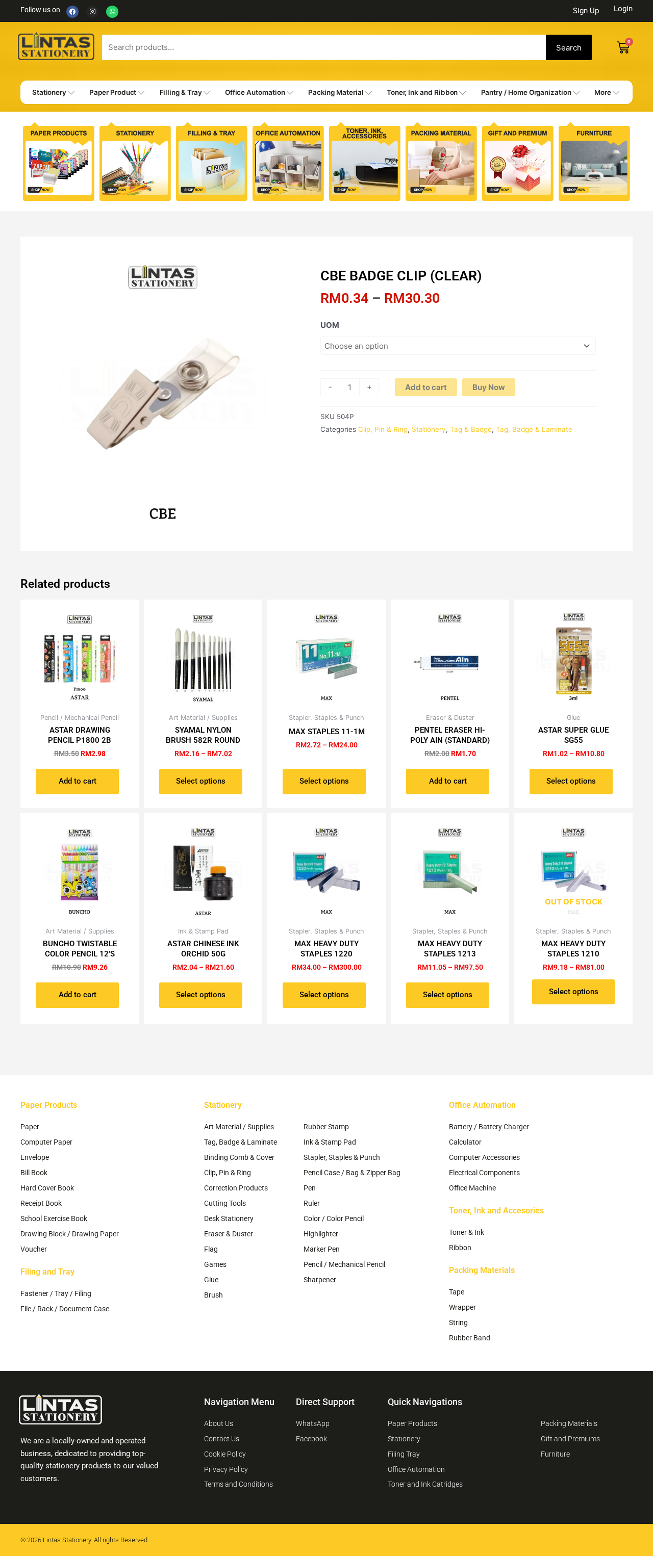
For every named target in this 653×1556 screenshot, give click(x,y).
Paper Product (112, 92)
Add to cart (426, 387)
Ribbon (460, 1247)
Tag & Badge (471, 429)
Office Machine (472, 1188)
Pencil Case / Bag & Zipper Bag (352, 1173)
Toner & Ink (466, 1232)
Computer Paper (46, 1142)
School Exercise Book (53, 1218)
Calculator (465, 1142)
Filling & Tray (181, 92)
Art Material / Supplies (239, 1127)
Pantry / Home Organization (526, 92)
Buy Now (488, 387)
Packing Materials (482, 1270)
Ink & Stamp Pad (330, 1142)
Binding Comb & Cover (239, 1157)
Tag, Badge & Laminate (534, 429)
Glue (211, 1280)
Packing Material (336, 92)
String (458, 1322)
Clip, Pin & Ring (383, 429)
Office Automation (255, 92)
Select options (200, 781)
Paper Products (48, 1105)
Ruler (312, 1203)
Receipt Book (41, 1203)
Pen (310, 1188)
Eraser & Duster (228, 1234)
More (602, 92)
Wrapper (462, 1307)
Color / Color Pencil (334, 1218)
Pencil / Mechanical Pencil (344, 1264)
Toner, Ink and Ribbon (422, 92)
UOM (329, 325)
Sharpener (320, 1280)
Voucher (33, 1249)
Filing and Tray (47, 1272)
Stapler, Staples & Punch (342, 1157)
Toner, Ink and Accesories (496, 1210)
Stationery (49, 92)
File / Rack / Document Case (64, 1309)
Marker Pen (322, 1249)
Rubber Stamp (326, 1127)
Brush (213, 1295)
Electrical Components (484, 1173)
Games (215, 1264)
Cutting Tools (225, 1203)
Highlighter (321, 1234)
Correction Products (236, 1188)
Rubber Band (469, 1338)
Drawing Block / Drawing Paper (69, 1234)
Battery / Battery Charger (489, 1127)
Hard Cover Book (47, 1188)
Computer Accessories (484, 1157)
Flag (211, 1249)
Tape (456, 1292)
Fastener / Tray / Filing (55, 1293)
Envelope (34, 1157)
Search (569, 48)
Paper (29, 1127)
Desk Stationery (229, 1218)
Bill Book (33, 1173)
